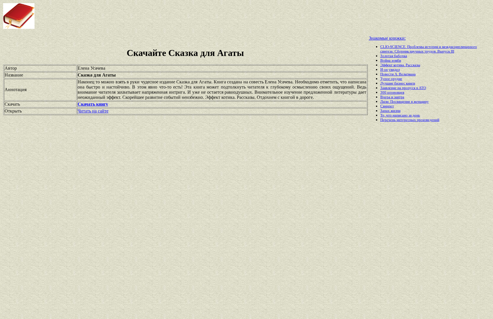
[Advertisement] (198, 16)
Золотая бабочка (393, 56)
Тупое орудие (391, 79)
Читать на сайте (93, 111)
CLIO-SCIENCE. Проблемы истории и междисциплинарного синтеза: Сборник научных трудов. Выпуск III (428, 49)
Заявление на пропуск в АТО (403, 88)
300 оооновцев (392, 92)
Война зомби (390, 60)
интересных (407, 120)
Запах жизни (390, 111)
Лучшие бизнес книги (397, 83)
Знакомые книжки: (387, 38)
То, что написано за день (400, 115)
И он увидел (390, 69)
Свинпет (387, 106)
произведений (428, 120)
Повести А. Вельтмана (398, 74)
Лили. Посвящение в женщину (404, 101)
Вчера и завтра (392, 97)
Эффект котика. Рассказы (400, 65)
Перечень (388, 120)
